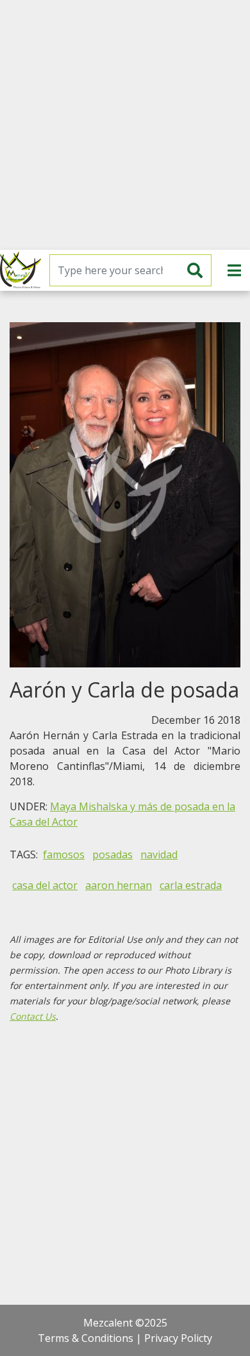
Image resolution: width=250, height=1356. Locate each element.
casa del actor (45, 885)
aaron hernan (118, 885)
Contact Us (33, 1016)
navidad (159, 854)
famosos (64, 854)
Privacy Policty (178, 1338)
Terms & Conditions (85, 1338)
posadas (112, 854)
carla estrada (191, 885)
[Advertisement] (125, 125)
